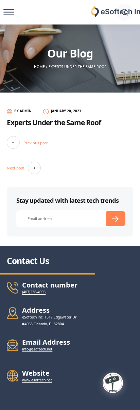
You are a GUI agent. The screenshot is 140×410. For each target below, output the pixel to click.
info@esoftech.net (37, 349)
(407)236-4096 (34, 292)
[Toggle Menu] (8, 12)
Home (39, 66)
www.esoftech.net (37, 380)
